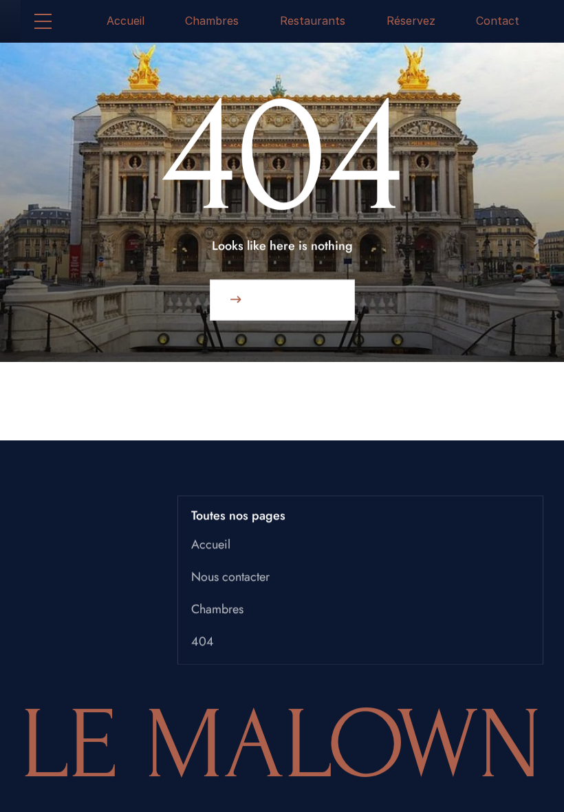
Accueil (125, 21)
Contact (497, 21)
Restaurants (312, 21)
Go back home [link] (291, 300)
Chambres (212, 21)
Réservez (411, 21)
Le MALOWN (282, 745)
